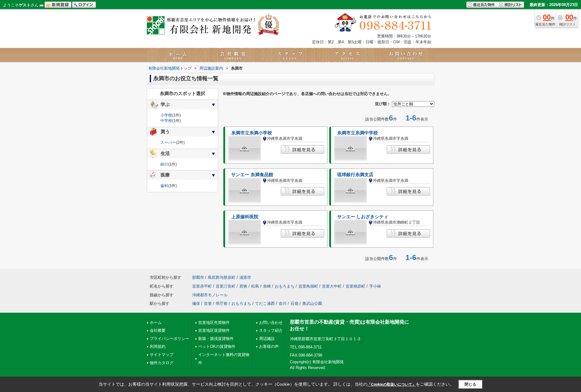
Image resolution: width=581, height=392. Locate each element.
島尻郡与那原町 (221, 277)
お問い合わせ (271, 322)
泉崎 (267, 286)
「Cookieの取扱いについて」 (391, 384)
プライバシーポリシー (169, 338)
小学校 (166, 115)
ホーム (156, 322)
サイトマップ (161, 354)
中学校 (166, 120)
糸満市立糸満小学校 (251, 132)
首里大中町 (332, 286)
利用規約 (158, 346)
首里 (208, 303)
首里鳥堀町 (308, 286)
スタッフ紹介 (271, 330)
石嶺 (294, 303)
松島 (255, 286)
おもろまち (284, 286)
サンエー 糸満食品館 (252, 174)
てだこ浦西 (265, 303)
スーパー (168, 142)
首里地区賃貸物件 (214, 330)
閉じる (470, 384)
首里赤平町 (202, 286)
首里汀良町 (225, 286)
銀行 (164, 164)
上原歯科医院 (244, 216)
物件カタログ (161, 363)
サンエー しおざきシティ (362, 216)
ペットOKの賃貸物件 (216, 346)
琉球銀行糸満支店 (355, 174)
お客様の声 (269, 346)
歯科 (164, 185)
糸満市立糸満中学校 (357, 132)
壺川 (283, 303)
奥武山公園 (312, 303)
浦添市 (245, 277)
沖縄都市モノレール (210, 295)
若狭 (243, 286)
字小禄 (375, 286)
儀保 (196, 303)
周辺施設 (267, 338)
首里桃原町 (355, 286)
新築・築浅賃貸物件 (216, 338)
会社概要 (158, 330)
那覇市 (198, 277)
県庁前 (222, 303)
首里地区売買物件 (214, 322)
